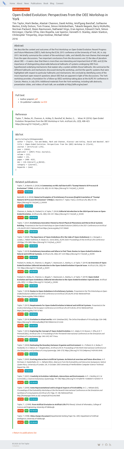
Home (12, 3)
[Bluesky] (99, 444)
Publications (36, 3)
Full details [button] (28, 192)
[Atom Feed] (110, 444)
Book (46, 3)
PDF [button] (26, 217)
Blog (52, 3)
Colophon (15, 446)
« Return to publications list (24, 433)
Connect (59, 3)
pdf (36, 99)
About (19, 3)
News (26, 3)
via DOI (44, 102)
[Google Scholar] (103, 444)
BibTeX (20, 192)
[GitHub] (106, 444)
